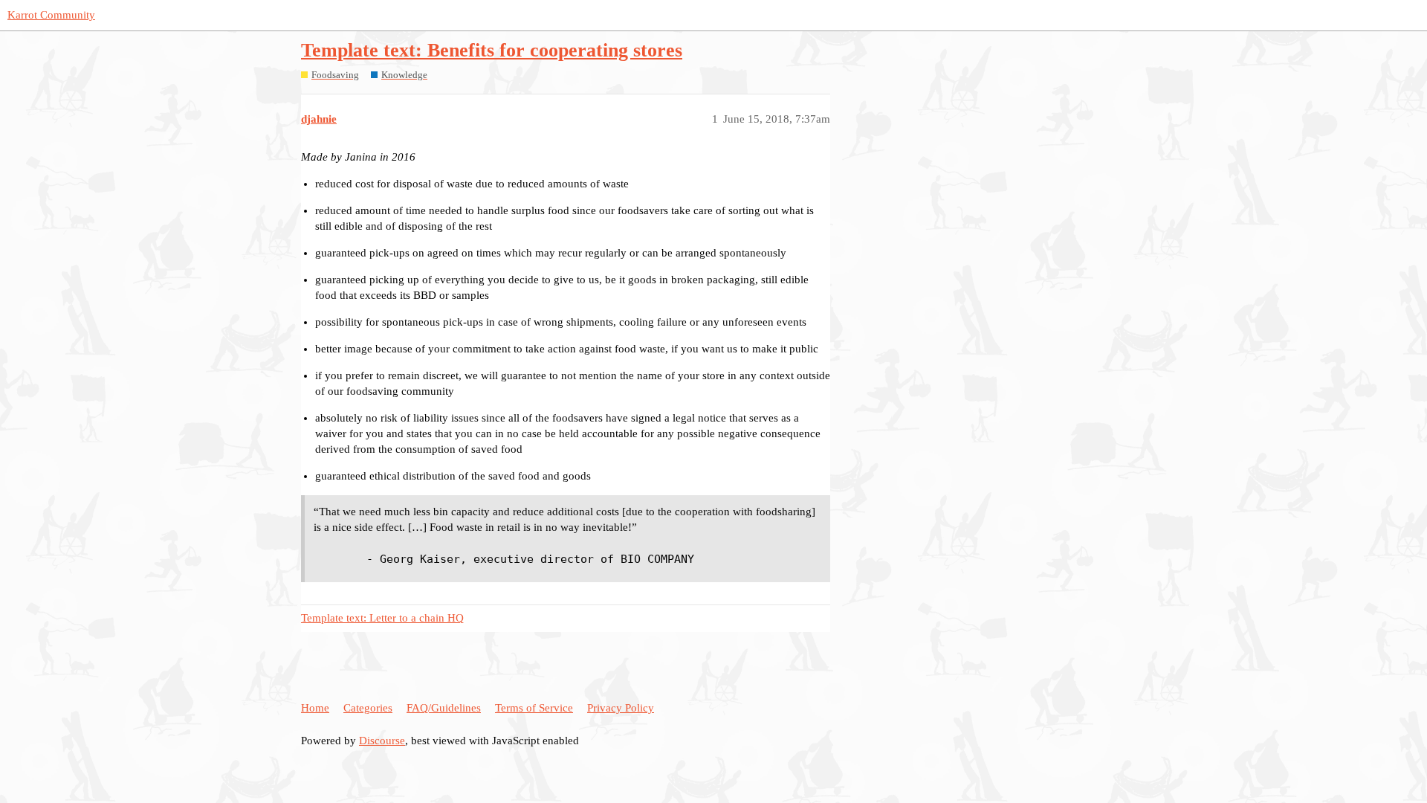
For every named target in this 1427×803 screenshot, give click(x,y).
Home (315, 708)
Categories (367, 708)
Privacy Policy (620, 708)
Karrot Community (51, 15)
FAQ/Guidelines (444, 708)
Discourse (382, 740)
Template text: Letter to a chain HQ (382, 618)
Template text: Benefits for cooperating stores (491, 50)
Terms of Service (534, 708)
